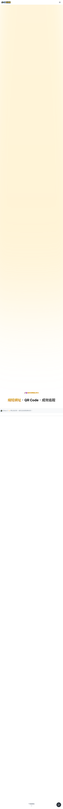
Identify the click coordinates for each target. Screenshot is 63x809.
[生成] (1, 411)
